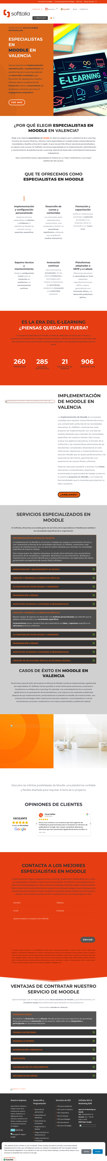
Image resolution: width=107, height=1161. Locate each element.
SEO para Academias (64, 1106)
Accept (97, 1151)
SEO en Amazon (62, 1116)
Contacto (84, 9)
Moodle (46, 138)
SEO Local (79, 1)
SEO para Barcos (63, 1122)
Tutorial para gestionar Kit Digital (64, 1)
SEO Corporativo (63, 1113)
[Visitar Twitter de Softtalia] (32, 2)
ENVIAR (88, 939)
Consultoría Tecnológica (45, 1)
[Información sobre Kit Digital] (51, 10)
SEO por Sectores (89, 1)
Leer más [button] (42, 832)
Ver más (17, 102)
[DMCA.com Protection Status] (17, 1130)
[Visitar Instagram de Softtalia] (35, 2)
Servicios (36, 9)
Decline (86, 1151)
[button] (90, 823)
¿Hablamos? (69, 494)
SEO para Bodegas (63, 1119)
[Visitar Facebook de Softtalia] (30, 2)
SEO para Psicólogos (64, 1126)
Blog (75, 9)
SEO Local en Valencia (65, 1109)
